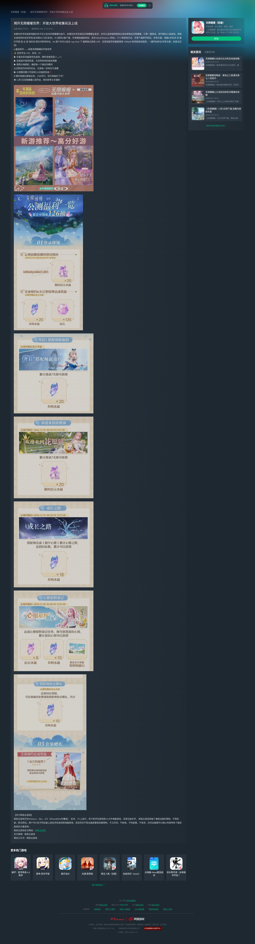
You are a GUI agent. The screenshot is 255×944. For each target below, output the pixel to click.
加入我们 (163, 925)
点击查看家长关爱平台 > (153, 928)
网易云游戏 (40, 830)
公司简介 (91, 925)
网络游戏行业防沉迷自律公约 (129, 928)
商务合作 (155, 925)
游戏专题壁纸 (131, 901)
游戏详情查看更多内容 (215, 126)
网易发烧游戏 (153, 909)
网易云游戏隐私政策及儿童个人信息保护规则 (120, 925)
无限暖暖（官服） (19, 12)
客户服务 (99, 925)
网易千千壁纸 (110, 909)
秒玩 (216, 39)
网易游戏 (97, 909)
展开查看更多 (97, 885)
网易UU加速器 (125, 909)
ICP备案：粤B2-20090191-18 (127, 932)
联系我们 (148, 925)
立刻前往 (142, 5)
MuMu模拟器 (139, 909)
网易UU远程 (167, 909)
